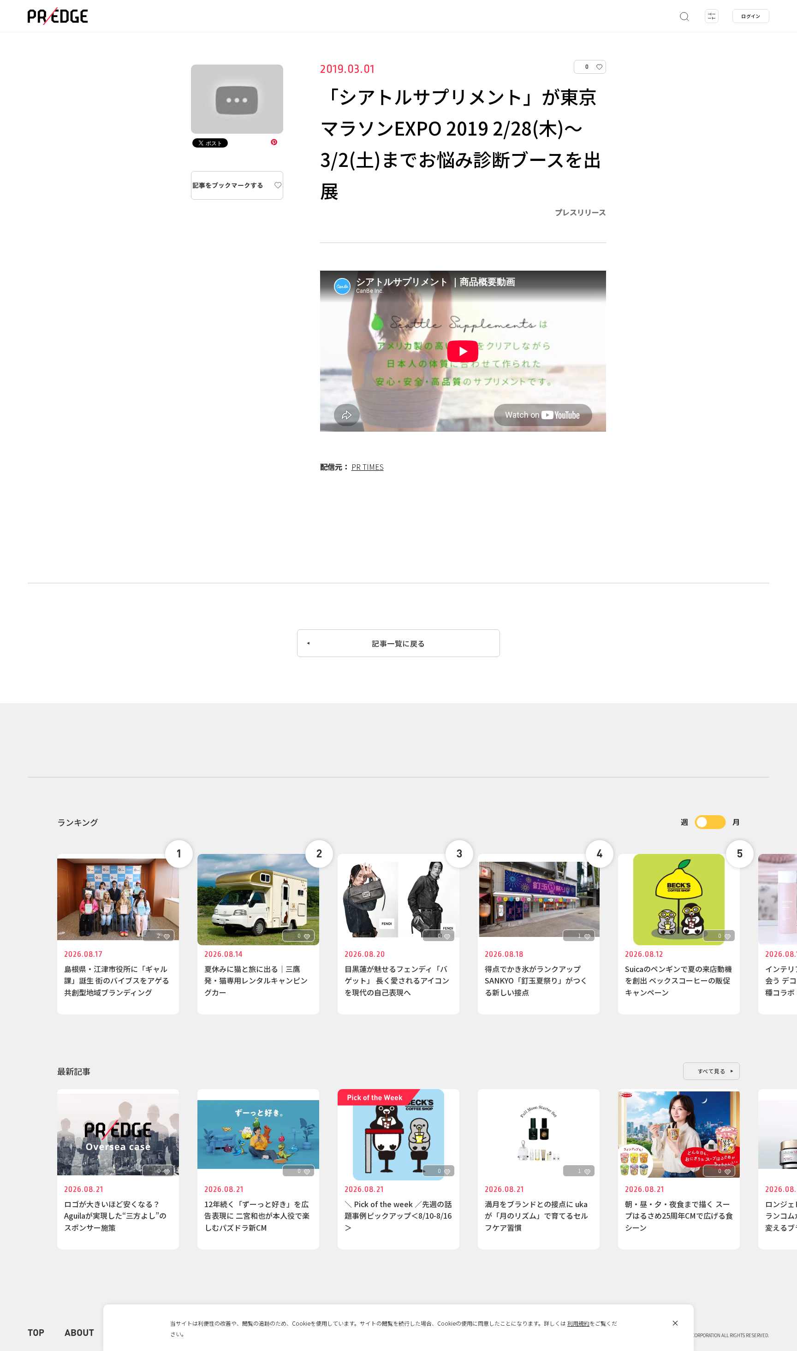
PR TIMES (367, 466)
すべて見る (711, 1071)
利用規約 (578, 1323)
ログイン (751, 15)
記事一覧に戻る (398, 643)
